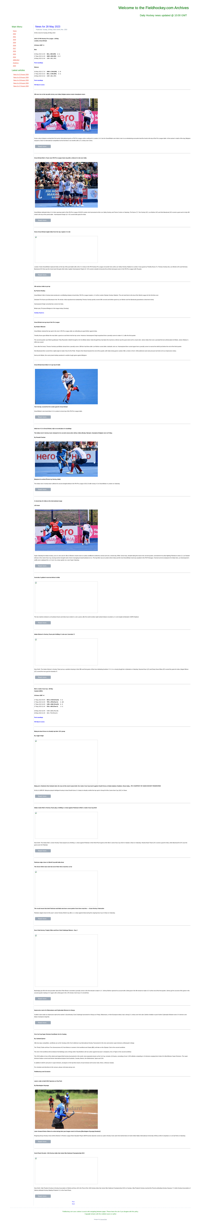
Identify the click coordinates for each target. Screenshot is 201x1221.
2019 (14, 39)
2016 (14, 51)
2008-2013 (16, 60)
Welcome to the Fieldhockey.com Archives (153, 8)
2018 (14, 45)
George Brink (103, 1219)
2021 (14, 37)
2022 (14, 34)
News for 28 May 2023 (47, 26)
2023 (14, 66)
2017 (14, 48)
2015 (14, 54)
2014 (14, 57)
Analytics (16, 63)
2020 (14, 42)
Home (15, 31)
